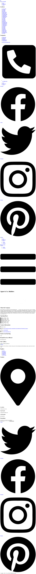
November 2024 (4, 23)
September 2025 (4, 16)
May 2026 (3, 11)
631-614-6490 (6, 330)
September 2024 (4, 24)
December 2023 (4, 32)
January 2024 (4, 31)
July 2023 (3, 33)
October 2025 (4, 15)
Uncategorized (4, 40)
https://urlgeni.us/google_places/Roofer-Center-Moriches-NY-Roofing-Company (16, 328)
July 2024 (3, 26)
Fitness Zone (4, 37)
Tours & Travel (4, 39)
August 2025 (4, 17)
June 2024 (3, 27)
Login (4, 242)
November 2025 (4, 14)
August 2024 (4, 25)
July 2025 (3, 18)
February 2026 (4, 12)
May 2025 (3, 19)
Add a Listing (3, 244)
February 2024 (4, 30)
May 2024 (3, 28)
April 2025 (3, 20)
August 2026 (4, 8)
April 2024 (3, 29)
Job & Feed (4, 38)
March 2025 (4, 21)
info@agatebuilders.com (7, 331)
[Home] (1, 237)
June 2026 (3, 10)
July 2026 (3, 9)
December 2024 (4, 22)
